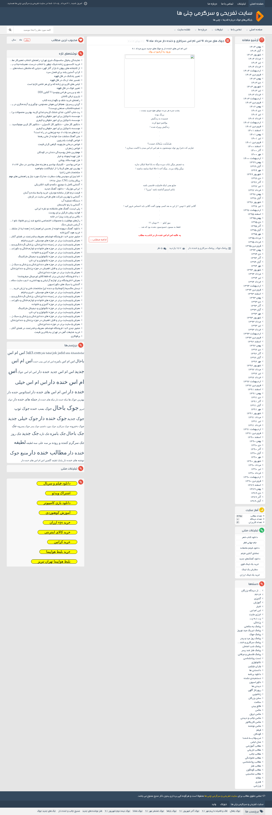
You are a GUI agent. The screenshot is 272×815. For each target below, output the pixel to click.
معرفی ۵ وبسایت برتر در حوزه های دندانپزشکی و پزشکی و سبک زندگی (44, 264)
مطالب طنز (256, 766)
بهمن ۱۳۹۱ (255, 393)
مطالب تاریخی (254, 750)
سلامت (257, 702)
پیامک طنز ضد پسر (251, 650)
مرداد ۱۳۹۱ (254, 417)
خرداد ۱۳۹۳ (254, 330)
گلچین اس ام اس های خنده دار (36, 460)
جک (14, 426)
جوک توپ (22, 408)
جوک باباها (172, 811)
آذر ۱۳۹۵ (255, 226)
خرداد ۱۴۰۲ (254, 118)
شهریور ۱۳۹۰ (254, 461)
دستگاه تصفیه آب (70, 201)
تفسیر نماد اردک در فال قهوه (65, 80)
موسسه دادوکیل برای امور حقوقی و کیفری (58, 116)
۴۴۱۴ (258, 594)
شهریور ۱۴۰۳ (254, 86)
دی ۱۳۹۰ (256, 445)
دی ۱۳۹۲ (256, 349)
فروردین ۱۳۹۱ (253, 433)
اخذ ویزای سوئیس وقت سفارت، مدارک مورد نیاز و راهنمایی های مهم (44, 176)
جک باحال (75, 433)
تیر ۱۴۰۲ (256, 114)
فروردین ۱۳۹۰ (253, 481)
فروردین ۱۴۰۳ (253, 102)
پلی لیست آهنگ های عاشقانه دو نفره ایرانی (57, 209)
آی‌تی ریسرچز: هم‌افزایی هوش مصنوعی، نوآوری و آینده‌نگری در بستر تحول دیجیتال (44, 104)
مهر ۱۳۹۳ (256, 314)
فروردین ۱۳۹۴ (253, 290)
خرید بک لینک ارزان (250, 575)
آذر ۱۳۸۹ (255, 497)
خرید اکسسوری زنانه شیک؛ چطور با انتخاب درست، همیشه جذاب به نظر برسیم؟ (44, 64)
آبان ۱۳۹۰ (255, 453)
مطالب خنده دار (48, 452)
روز (27, 40)
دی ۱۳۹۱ (256, 397)
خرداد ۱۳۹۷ (254, 190)
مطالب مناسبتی (253, 774)
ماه (20, 40)
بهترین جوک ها (76, 399)
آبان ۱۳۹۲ (255, 357)
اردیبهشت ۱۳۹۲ (252, 381)
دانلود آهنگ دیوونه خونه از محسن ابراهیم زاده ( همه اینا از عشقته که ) (44, 229)
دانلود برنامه (254, 674)
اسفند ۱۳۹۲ (254, 341)
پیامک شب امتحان (252, 646)
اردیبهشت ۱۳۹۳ (252, 333)
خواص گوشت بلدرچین (68, 140)
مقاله (258, 778)
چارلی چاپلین (254, 666)
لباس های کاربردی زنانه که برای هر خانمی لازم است (53, 84)
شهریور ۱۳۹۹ (254, 174)
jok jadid (58, 353)
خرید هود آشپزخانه (70, 232)
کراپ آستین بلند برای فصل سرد (63, 72)
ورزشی (257, 786)
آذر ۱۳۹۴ (255, 258)
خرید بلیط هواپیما (58, 552)
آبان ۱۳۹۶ (255, 198)
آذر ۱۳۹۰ (255, 449)
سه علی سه (40, 442)
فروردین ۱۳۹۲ (253, 385)
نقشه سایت (183, 29)
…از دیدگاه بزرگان (251, 590)
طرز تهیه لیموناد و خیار (68, 156)
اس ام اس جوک (27, 372)
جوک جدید (75, 418)
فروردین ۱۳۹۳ (253, 337)
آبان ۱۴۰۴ (255, 51)
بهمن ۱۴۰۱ (255, 134)
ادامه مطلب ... (98, 239)
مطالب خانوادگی (253, 758)
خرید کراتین (62, 542)
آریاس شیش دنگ (70, 225)
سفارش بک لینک (250, 569)
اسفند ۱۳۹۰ (254, 437)
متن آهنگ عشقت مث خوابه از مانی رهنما (59, 136)
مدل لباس (255, 742)
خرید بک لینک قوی (250, 564)
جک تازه (44, 433)
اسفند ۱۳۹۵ (254, 214)
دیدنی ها (256, 686)
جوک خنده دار (53, 418)
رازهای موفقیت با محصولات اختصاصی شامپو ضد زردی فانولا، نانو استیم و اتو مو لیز (44, 221)
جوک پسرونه (23, 426)
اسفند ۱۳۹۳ (254, 294)
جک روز (16, 433)
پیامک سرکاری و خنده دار (201, 248)
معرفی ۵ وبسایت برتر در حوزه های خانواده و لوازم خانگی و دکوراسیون (44, 248)
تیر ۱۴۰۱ (256, 138)
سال (14, 40)
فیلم (258, 730)
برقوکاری (75, 336)
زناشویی (256, 694)
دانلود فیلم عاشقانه (249, 548)
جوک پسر (34, 426)
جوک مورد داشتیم (48, 426)
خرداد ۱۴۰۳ (254, 94)
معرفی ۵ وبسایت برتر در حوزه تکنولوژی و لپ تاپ (54, 260)
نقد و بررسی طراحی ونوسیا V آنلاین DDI (59, 92)
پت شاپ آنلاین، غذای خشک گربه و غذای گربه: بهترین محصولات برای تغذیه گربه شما (44, 112)
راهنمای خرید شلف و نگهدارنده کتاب (61, 100)
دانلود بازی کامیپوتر (57, 503)
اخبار (258, 606)
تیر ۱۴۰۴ (256, 63)
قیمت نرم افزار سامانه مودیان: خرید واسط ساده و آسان (51, 193)
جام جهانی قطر (250, 542)
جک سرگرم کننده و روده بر (66, 442)
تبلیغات (241, 3)
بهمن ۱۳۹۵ (255, 218)
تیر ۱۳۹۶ (256, 206)
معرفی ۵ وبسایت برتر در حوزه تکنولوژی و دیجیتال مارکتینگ (49, 256)
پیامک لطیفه (57, 460)
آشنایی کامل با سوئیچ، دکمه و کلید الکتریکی (57, 184)
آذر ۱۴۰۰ (255, 150)
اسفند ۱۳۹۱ (254, 389)
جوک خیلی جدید (23, 418)
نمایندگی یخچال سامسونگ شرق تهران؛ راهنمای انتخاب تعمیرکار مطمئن (44, 60)
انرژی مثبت (255, 614)
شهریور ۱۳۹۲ (254, 365)
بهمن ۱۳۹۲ (255, 345)
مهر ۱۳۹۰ (256, 457)
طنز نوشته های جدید (92, 811)
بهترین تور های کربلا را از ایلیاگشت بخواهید (57, 168)
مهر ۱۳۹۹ (256, 170)
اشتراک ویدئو (61, 493)
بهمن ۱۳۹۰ (255, 441)
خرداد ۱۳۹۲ (254, 377)
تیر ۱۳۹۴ (256, 278)
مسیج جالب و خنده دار (69, 811)
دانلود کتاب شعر (250, 537)
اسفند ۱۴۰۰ (254, 146)
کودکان (257, 734)
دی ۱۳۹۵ (256, 222)
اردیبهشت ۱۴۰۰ (252, 158)
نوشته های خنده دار (73, 460)
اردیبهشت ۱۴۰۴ (252, 71)
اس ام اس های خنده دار (49, 392)
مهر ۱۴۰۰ (256, 154)
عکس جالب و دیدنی (251, 718)
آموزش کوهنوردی (58, 513)
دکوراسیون (255, 682)
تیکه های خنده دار (46, 399)
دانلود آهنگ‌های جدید (249, 559)
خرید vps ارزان (60, 522)
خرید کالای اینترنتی (57, 532)
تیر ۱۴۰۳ (256, 90)
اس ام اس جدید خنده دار (55, 372)
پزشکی (257, 622)
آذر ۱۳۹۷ (255, 182)
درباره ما (212, 3)
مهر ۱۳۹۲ (256, 361)
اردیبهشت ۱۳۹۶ (252, 210)
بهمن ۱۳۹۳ (255, 298)
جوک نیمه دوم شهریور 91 (117, 811)
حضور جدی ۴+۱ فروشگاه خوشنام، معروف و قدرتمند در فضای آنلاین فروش (44, 236)
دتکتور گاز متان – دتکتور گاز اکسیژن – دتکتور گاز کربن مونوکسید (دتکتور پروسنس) (44, 124)
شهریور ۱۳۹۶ (254, 202)
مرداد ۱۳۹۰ (254, 465)
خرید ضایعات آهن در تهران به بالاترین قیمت (57, 332)
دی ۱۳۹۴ (256, 254)
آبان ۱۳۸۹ (255, 501)
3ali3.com (33, 353)
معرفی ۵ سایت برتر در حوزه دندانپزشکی (59, 272)
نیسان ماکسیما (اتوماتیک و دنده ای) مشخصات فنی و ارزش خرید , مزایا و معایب (44, 288)
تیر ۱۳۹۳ (256, 326)
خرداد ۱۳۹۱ (254, 425)
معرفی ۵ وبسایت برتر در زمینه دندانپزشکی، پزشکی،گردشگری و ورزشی (44, 244)
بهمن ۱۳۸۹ (255, 489)
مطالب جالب (255, 754)
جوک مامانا (138, 811)
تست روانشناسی (252, 658)
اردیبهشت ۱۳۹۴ (252, 286)
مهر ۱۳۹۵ (256, 234)
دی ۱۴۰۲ (256, 110)
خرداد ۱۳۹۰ (254, 473)
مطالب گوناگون (253, 770)
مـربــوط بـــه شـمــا (252, 738)
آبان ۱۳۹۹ (255, 166)
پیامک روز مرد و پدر (250, 638)
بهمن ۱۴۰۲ (255, 106)
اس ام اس (255, 610)
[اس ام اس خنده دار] (159, 58)
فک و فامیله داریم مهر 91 (214, 811)
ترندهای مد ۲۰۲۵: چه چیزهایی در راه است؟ (57, 132)
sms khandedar (75, 353)
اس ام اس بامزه (64, 361)
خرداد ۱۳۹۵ (254, 242)
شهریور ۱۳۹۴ (254, 270)
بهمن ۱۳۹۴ (255, 250)
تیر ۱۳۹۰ (256, 469)
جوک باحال (66, 408)
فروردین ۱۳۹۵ (253, 246)
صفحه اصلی (256, 3)
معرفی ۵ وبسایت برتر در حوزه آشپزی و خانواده (56, 252)
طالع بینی (256, 706)
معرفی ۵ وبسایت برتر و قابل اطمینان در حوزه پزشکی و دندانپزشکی (45, 268)
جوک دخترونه (77, 426)
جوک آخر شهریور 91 (189, 811)
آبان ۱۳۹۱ (255, 405)
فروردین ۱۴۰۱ (253, 142)
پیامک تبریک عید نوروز (249, 630)
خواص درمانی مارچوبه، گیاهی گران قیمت (59, 144)
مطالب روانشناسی (252, 762)
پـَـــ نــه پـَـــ (255, 618)
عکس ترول (255, 714)
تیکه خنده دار (61, 399)
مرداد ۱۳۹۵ (254, 238)
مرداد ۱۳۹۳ (254, 322)
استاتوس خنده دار (18, 392)
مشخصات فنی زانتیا (70, 172)
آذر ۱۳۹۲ (255, 353)
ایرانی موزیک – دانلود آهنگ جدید (62, 189)
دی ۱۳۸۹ (256, 493)
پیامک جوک (221, 248)
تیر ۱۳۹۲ (256, 373)
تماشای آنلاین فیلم (250, 553)
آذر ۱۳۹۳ (255, 306)
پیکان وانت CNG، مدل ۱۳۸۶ (64, 180)
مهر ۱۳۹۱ (256, 409)
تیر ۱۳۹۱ (256, 421)
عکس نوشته (254, 726)
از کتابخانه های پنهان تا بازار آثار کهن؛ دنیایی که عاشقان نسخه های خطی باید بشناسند (44, 68)
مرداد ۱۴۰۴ (254, 59)
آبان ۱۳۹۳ (255, 310)
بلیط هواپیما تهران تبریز (54, 561)
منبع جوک (19, 452)
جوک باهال (235, 811)
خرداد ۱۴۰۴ (254, 67)
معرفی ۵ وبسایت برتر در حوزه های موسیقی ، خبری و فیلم (50, 240)
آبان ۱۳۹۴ (255, 262)
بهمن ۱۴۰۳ (255, 78)
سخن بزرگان (255, 698)
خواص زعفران (73, 148)
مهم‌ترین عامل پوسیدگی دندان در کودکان (58, 152)
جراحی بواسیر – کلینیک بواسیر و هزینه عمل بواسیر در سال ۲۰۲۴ (46, 164)
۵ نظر (159, 248)
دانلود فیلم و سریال (56, 483)
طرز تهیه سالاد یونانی (69, 160)
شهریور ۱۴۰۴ (254, 55)
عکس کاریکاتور (253, 722)
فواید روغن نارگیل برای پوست (64, 213)
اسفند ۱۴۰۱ (254, 130)
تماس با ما (227, 3)
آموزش (257, 602)
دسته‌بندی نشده (252, 678)
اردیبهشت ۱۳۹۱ (252, 429)
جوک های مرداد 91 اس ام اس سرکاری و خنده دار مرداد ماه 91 (185, 40)
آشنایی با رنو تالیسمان (68, 205)
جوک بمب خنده (41, 409)
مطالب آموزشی (253, 746)
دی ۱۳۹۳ (256, 302)
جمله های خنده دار (25, 399)
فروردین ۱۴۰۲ (253, 126)
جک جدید (30, 433)
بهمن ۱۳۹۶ (255, 194)
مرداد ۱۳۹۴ (254, 274)
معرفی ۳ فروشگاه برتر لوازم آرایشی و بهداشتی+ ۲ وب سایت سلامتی (44, 280)
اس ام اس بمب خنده (43, 361)
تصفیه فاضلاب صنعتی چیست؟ (64, 108)
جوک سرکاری (63, 426)
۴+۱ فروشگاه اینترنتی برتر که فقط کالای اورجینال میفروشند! (49, 276)
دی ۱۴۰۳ (256, 82)
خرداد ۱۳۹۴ (254, 282)
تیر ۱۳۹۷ (256, 186)
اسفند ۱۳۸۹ (254, 485)
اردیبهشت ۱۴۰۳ (252, 98)
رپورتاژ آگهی (254, 690)
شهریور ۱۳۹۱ (254, 413)
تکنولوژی (256, 662)
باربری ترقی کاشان (70, 96)
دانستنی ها (255, 670)
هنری (258, 782)
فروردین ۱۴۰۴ (253, 75)
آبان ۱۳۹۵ (255, 230)
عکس (258, 710)
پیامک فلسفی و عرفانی (249, 654)
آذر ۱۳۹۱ (255, 401)
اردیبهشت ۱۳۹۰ (252, 477)
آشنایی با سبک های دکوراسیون (64, 284)
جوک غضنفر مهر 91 (154, 811)
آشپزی (257, 598)
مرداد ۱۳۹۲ (254, 369)
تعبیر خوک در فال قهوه (68, 88)
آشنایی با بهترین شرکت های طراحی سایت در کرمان (54, 197)
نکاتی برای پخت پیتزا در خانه (65, 217)
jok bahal (46, 353)
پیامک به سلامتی (252, 626)
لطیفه (29, 442)
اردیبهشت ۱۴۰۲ (252, 122)
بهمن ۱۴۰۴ (255, 47)
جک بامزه (58, 433)
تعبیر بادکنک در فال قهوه (67, 76)
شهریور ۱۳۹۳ (254, 318)
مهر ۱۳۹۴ (256, 266)
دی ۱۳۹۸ (256, 178)
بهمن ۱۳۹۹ (255, 162)
